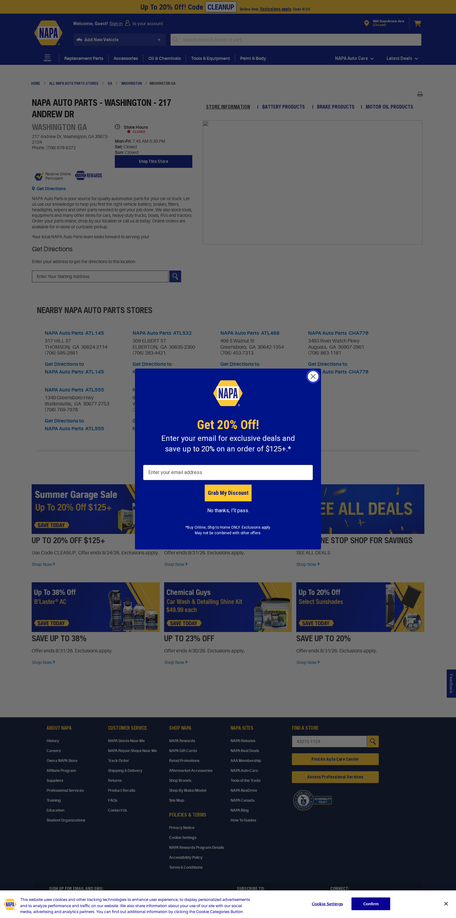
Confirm (371, 903)
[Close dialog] (313, 376)
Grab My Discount (228, 493)
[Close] (446, 904)
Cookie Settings (327, 903)
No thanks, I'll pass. (228, 510)
